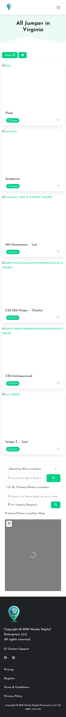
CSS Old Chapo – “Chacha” (24, 310)
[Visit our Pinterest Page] (13, 658)
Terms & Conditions (16, 687)
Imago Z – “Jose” (16, 441)
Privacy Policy (13, 696)
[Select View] (23, 55)
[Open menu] (58, 7)
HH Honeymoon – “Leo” (21, 244)
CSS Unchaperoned (18, 376)
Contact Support (18, 649)
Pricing (8, 669)
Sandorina (12, 179)
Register (9, 678)
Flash (9, 113)
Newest (9, 55)
